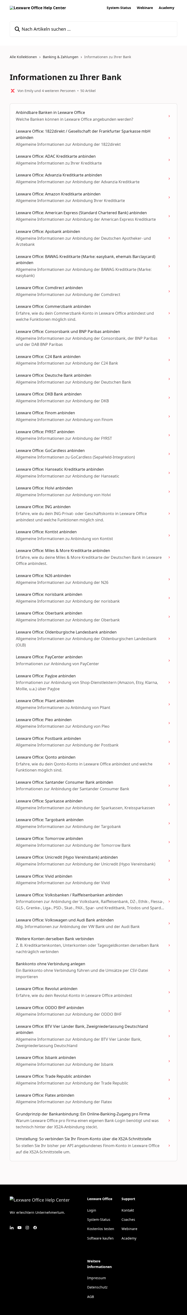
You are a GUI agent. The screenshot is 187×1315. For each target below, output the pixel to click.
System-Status (119, 7)
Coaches (128, 1219)
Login (91, 1210)
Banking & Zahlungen (60, 57)
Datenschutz (97, 1287)
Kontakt (128, 1210)
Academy (166, 7)
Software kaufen (100, 1238)
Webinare (145, 7)
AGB (90, 1296)
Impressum (96, 1278)
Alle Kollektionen (23, 57)
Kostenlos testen (100, 1228)
